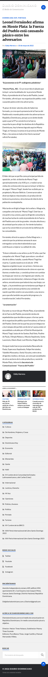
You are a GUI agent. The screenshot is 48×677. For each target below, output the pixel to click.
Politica (8, 509)
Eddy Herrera (10, 46)
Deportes (8, 437)
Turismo (8, 520)
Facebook (9, 566)
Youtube (8, 561)
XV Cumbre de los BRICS (14, 525)
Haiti (7, 469)
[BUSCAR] (42, 655)
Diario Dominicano (19, 5)
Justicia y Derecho (12, 488)
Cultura (8, 427)
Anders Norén (15, 672)
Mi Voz (7, 493)
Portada (22, 18)
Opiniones (9, 499)
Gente (7, 464)
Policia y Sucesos (11, 504)
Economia (9, 448)
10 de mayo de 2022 (26, 46)
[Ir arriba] (43, 664)
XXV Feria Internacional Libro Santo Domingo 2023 (24, 538)
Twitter (8, 556)
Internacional (10, 483)
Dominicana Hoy (9, 18)
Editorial (8, 453)
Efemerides (9, 459)
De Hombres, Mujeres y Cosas (16, 432)
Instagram (9, 572)
